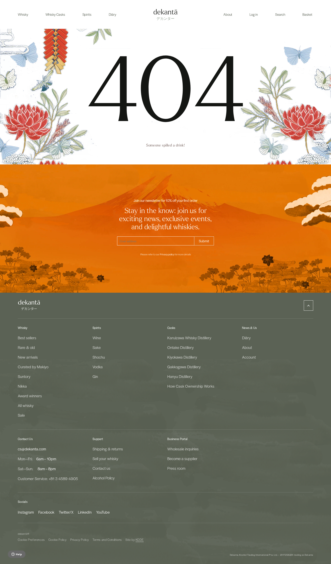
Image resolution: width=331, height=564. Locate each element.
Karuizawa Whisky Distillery (189, 337)
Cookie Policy (57, 539)
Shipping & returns (108, 448)
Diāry (246, 337)
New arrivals (28, 357)
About (247, 347)
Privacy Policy (79, 539)
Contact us (101, 468)
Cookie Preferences (31, 539)
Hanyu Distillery (179, 376)
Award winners (30, 395)
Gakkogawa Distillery (184, 366)
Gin (95, 376)
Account (249, 357)
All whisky (26, 405)
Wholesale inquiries (183, 448)
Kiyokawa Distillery (182, 357)
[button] (23, 14)
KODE (140, 539)
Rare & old (26, 347)
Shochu (99, 357)
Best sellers (27, 337)
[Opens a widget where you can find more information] (16, 555)
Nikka (22, 386)
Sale (21, 415)
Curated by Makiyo (33, 366)
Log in (253, 14)
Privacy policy (167, 254)
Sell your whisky (105, 458)
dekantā (22, 534)
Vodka (98, 366)
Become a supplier (182, 458)
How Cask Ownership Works (190, 386)
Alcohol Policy (104, 477)
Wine (97, 337)
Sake (97, 347)
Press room (176, 468)
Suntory (24, 376)
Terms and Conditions (107, 539)
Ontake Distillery (180, 347)
